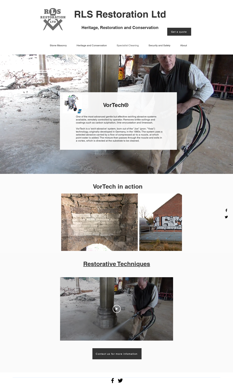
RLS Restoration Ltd (120, 14)
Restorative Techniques (116, 263)
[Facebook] (226, 210)
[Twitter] (226, 217)
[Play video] (117, 309)
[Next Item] (176, 222)
